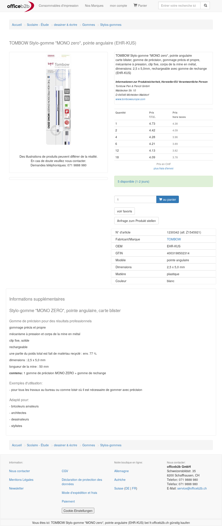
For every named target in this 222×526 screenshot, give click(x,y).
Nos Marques (94, 5)
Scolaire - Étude (38, 24)
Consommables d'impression (58, 5)
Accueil (17, 24)
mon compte (118, 5)
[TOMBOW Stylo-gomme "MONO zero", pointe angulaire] (58, 99)
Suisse (118, 488)
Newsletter (16, 488)
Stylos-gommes (110, 24)
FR (134, 488)
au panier (169, 199)
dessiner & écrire (65, 24)
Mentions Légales (21, 479)
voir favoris (124, 211)
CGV (65, 471)
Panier (142, 5)
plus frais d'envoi (163, 168)
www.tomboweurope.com (130, 99)
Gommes (88, 24)
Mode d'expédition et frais (79, 492)
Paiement (68, 501)
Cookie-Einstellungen (78, 510)
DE (127, 488)
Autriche (120, 479)
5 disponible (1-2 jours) (133, 181)
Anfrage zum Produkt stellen (136, 220)
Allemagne (121, 471)
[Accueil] (21, 5)
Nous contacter (19, 471)
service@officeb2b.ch (192, 488)
